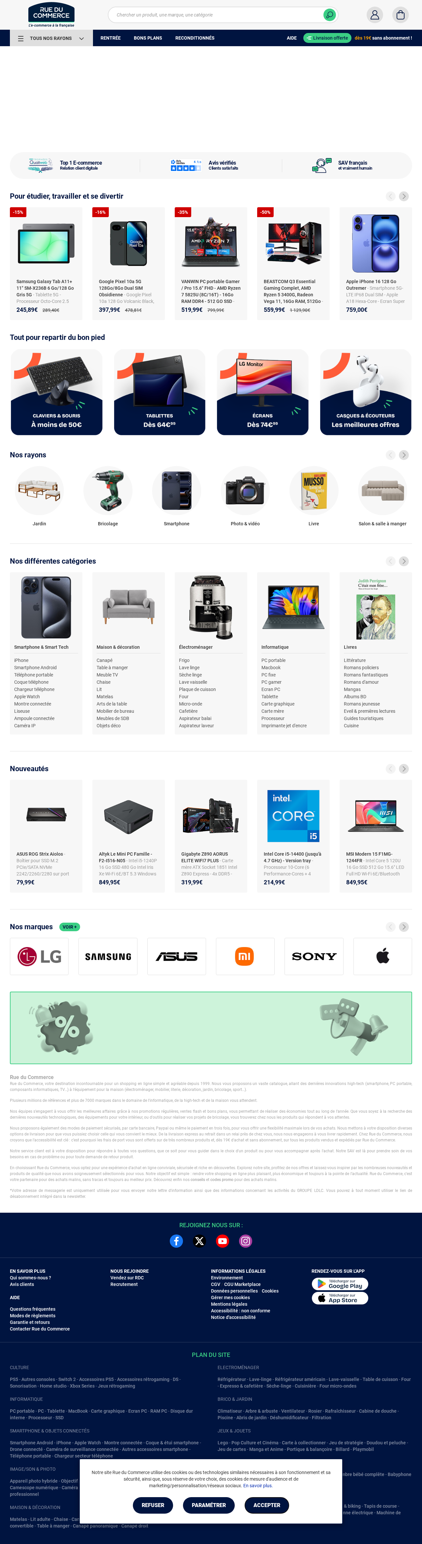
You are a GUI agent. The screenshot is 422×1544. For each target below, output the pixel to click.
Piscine (225, 1417)
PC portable (273, 660)
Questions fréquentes (32, 1309)
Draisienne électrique (350, 1512)
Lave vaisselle (193, 682)
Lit (99, 689)
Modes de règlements (32, 1315)
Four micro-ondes (337, 1386)
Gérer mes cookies (230, 1297)
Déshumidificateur (289, 1417)
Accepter (267, 1505)
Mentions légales (229, 1304)
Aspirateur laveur (196, 725)
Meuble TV (107, 674)
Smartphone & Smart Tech (41, 647)
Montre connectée (32, 703)
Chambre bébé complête (358, 1474)
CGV (215, 1284)
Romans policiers (361, 667)
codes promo (221, 1179)
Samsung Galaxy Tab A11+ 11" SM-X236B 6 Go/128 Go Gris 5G (45, 288)
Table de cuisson (380, 1379)
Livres (350, 647)
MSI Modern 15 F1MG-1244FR (369, 857)
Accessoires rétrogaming (143, 1379)
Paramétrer (209, 1505)
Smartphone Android (35, 667)
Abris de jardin (251, 1417)
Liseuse (22, 711)
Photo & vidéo (245, 523)
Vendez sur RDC (127, 1277)
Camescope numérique (34, 1487)
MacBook (78, 1411)
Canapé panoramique (95, 1525)
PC (41, 1411)
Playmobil (363, 1449)
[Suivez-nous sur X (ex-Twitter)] (199, 1241)
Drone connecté (26, 1449)
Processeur (273, 718)
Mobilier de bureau (115, 711)
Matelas (105, 696)
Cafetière (188, 711)
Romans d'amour (361, 682)
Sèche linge (190, 674)
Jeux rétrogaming (116, 1386)
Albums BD (355, 696)
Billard (342, 1449)
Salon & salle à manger (383, 523)
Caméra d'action (79, 1487)
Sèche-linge (278, 1386)
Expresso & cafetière (241, 1386)
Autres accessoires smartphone (155, 1449)
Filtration (321, 1417)
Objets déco (109, 725)
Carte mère (272, 711)
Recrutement (124, 1284)
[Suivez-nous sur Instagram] (245, 1241)
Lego (223, 1442)
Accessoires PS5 (96, 1379)
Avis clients (22, 1284)
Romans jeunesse (362, 703)
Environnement (227, 1277)
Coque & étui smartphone (172, 1442)
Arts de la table (112, 703)
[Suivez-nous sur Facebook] (176, 1241)
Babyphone (399, 1474)
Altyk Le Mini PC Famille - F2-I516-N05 (125, 857)
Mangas (352, 689)
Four (184, 696)
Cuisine (351, 725)
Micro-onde (190, 703)
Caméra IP (25, 725)
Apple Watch (27, 696)
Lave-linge (260, 1379)
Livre (314, 523)
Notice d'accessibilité (233, 1317)
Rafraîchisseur (340, 1411)
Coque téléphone (31, 682)
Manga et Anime (266, 1449)
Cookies (270, 1291)
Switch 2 (67, 1379)
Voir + (70, 927)
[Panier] (401, 15)
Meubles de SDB (113, 718)
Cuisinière (305, 1386)
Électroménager (196, 647)
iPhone (21, 660)
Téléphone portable (33, 674)
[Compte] (375, 15)
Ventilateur (293, 1411)
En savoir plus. (258, 1485)
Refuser (153, 1505)
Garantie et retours (30, 1322)
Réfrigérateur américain (300, 1379)
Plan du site (211, 1354)
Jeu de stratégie (346, 1442)
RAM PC (158, 1411)
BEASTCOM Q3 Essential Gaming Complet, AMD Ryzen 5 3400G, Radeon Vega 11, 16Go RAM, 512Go (293, 291)
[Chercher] (329, 15)
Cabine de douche (378, 1411)
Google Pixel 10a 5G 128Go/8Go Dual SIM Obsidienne (121, 288)
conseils (198, 1179)
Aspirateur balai (195, 718)
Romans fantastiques (366, 674)
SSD (59, 1417)
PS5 (14, 1379)
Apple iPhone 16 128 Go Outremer (371, 285)
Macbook (271, 667)
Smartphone (177, 523)
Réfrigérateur (232, 1379)
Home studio (53, 1386)
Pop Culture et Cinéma (255, 1442)
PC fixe (268, 674)
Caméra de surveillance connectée (82, 1449)
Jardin (39, 523)
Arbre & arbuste (261, 1411)
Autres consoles (38, 1379)
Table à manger (112, 667)
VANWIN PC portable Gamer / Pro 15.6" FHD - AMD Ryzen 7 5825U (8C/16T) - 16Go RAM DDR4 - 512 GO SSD (211, 291)
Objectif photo (76, 1481)
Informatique (275, 647)
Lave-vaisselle (344, 1379)
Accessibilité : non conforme (240, 1310)
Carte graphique (277, 703)
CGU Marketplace (242, 1284)
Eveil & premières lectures (369, 711)
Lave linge (189, 667)
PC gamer (271, 682)
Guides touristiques (363, 718)
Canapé (104, 660)
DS (175, 1379)
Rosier (315, 1411)
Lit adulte (40, 1519)
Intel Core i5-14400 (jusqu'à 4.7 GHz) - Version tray (292, 857)
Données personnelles (234, 1291)
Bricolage (108, 523)
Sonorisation (23, 1386)
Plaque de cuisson (197, 689)
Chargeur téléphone (34, 689)
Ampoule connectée (34, 718)
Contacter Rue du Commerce (40, 1328)
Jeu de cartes (232, 1449)
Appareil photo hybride (34, 1481)
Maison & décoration (118, 647)
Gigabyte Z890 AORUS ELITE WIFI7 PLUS (204, 857)
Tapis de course (380, 1506)
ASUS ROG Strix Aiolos (40, 854)
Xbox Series (82, 1386)
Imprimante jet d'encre (284, 725)
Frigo (184, 660)
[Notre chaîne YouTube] (222, 1241)
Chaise (103, 682)
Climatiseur (230, 1411)
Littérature (355, 660)
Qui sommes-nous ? (30, 1277)
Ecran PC (270, 689)
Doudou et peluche (386, 1442)
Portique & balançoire (309, 1449)
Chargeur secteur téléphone (83, 1456)
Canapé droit (134, 1525)
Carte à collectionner (304, 1442)
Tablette (269, 696)
